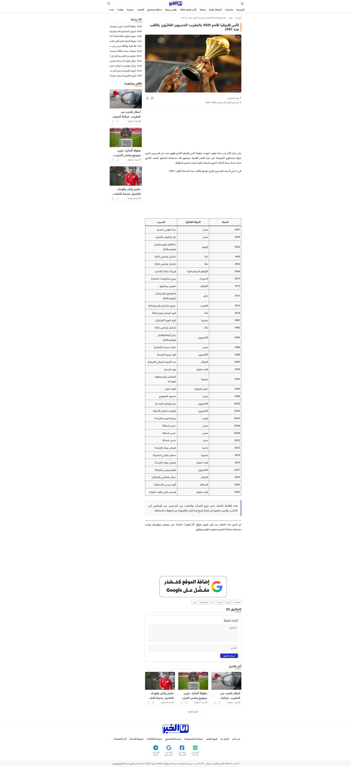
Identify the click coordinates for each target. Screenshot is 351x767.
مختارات (229, 9)
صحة (111, 9)
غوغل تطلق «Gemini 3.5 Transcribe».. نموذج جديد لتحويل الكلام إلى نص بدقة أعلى (123, 36)
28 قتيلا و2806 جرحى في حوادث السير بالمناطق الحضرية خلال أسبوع (123, 46)
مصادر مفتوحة (161, 524)
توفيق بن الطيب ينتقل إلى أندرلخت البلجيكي (123, 55)
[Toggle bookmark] (152, 98)
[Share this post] (147, 98)
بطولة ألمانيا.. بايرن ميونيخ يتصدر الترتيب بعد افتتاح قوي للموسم (123, 26)
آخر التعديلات (120, 738)
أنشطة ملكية (215, 9)
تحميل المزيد (193, 711)
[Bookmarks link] (242, 3)
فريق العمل (211, 738)
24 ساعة (237, 602)
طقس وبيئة (171, 9)
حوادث (120, 9)
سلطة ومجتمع (154, 9)
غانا (213, 602)
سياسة (130, 9)
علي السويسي (234, 98)
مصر (194, 602)
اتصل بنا (225, 738)
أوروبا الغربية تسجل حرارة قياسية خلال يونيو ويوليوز (123, 75)
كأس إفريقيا (204, 602)
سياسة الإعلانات (154, 738)
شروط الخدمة (136, 738)
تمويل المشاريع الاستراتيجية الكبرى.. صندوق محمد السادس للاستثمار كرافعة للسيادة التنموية (123, 31)
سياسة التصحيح (173, 738)
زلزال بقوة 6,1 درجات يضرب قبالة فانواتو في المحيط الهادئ (123, 60)
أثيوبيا (228, 602)
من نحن (236, 738)
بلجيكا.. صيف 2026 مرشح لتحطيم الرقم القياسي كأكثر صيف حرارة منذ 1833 (123, 51)
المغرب (220, 602)
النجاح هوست (118, 763)
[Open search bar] (108, 3)
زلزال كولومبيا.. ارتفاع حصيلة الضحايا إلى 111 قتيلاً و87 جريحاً (123, 65)
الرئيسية (241, 9)
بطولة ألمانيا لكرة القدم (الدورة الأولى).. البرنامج (123, 41)
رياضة (203, 9)
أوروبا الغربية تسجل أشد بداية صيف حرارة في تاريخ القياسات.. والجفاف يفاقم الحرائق (123, 70)
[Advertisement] (193, 130)
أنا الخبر (189, 524)
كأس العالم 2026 (188, 9)
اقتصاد (140, 9)
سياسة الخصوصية (194, 738)
